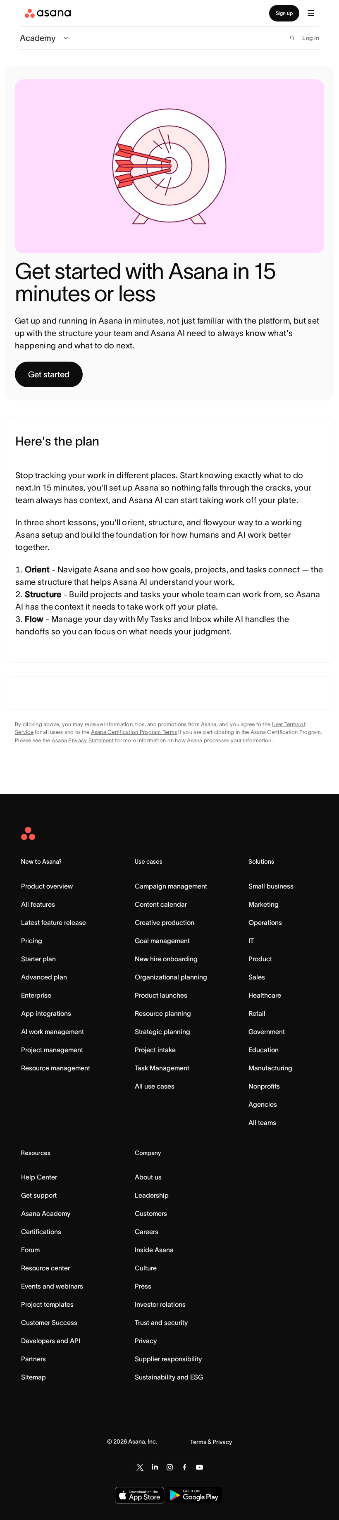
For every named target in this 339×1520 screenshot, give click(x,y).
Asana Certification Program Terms (134, 732)
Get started (48, 374)
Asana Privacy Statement (83, 740)
